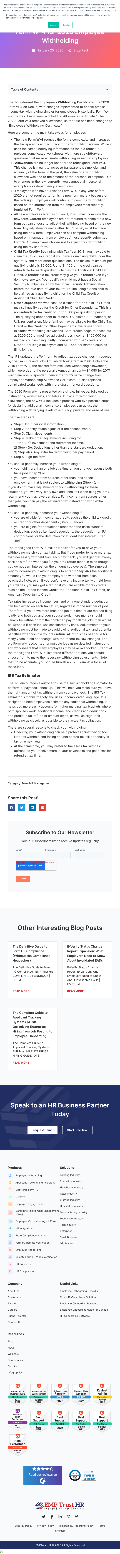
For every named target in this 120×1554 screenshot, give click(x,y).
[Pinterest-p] (76, 1517)
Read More (21, 991)
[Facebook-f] (52, 1517)
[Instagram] (68, 1517)
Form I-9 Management (37, 783)
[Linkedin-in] (60, 1517)
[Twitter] (43, 1517)
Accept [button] (53, 25)
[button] (107, 89)
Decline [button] (66, 25)
